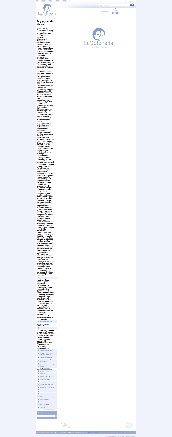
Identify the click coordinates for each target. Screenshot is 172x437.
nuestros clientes (45, 399)
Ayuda (132, 1)
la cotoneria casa (45, 382)
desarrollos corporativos (47, 387)
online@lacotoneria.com (80, 432)
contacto (42, 407)
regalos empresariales (46, 384)
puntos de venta (44, 402)
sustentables (43, 390)
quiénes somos (44, 371)
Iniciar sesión (127, 1)
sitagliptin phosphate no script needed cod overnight (48, 353)
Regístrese (120, 1)
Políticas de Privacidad (93, 432)
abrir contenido (44, 328)
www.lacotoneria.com (46, 321)
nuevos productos (45, 376)
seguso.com (43, 278)
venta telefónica (44, 404)
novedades (43, 373)
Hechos (42, 366)
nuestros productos (45, 379)
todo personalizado (45, 394)
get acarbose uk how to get (47, 364)
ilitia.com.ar (132, 436)
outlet (41, 396)
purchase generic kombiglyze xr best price (48, 360)
